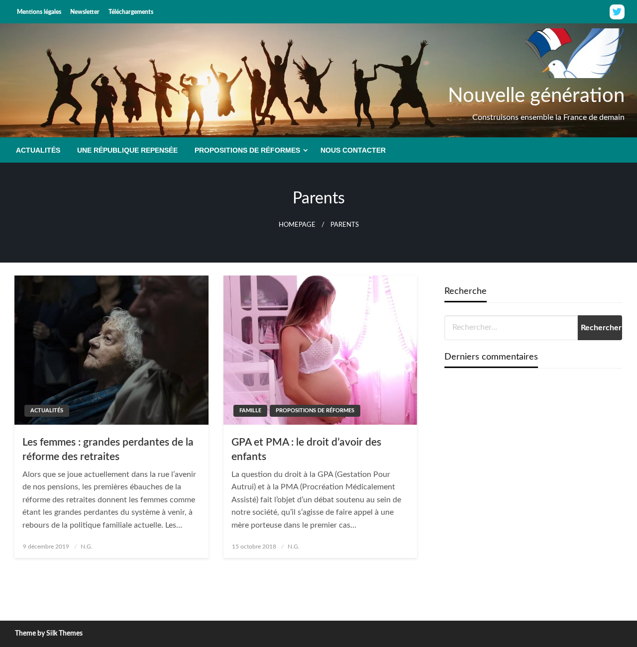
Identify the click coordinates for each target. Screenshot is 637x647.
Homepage (297, 225)
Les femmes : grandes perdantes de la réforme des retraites (108, 449)
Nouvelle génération (536, 96)
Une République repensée (127, 150)
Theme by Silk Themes (49, 633)
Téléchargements (130, 12)
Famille (250, 410)
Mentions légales (39, 12)
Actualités (38, 150)
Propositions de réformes (247, 150)
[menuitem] (38, 150)
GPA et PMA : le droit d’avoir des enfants (306, 449)
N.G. (87, 547)
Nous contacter (353, 150)
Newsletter (85, 12)
